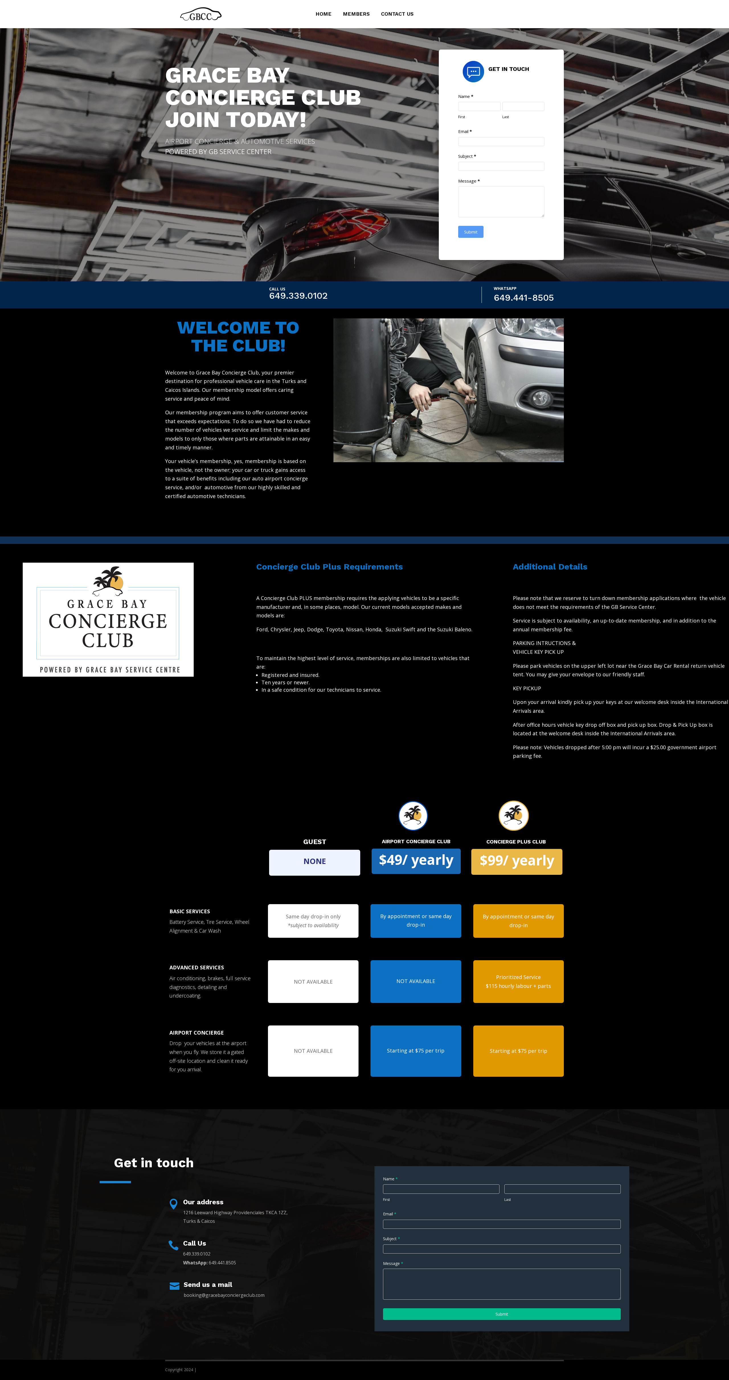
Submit (471, 232)
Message (469, 181)
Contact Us (397, 14)
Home (323, 14)
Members (356, 14)
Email (465, 131)
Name (465, 96)
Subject (467, 156)
